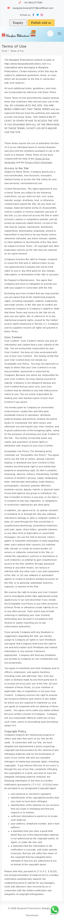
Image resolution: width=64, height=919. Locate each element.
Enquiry (18, 22)
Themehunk (32, 915)
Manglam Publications (29, 908)
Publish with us (41, 22)
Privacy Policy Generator (38, 162)
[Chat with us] (54, 909)
